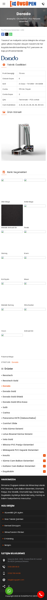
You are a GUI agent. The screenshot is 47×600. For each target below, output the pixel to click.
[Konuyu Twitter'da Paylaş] (6, 34)
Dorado (15, 362)
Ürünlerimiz (22, 18)
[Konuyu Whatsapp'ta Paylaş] (10, 34)
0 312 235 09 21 (13, 567)
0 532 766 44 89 (14, 573)
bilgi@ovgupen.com (16, 580)
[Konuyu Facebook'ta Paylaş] (2, 34)
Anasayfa (11, 18)
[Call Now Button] (40, 594)
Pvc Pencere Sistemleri (10, 30)
